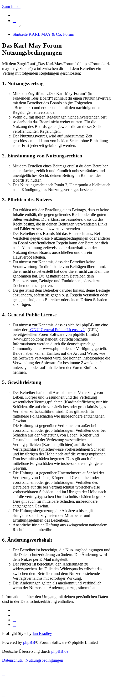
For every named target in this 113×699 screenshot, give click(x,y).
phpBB (29, 642)
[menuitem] (14, 15)
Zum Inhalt (11, 6)
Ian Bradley (42, 633)
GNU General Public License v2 (57, 329)
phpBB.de (59, 651)
